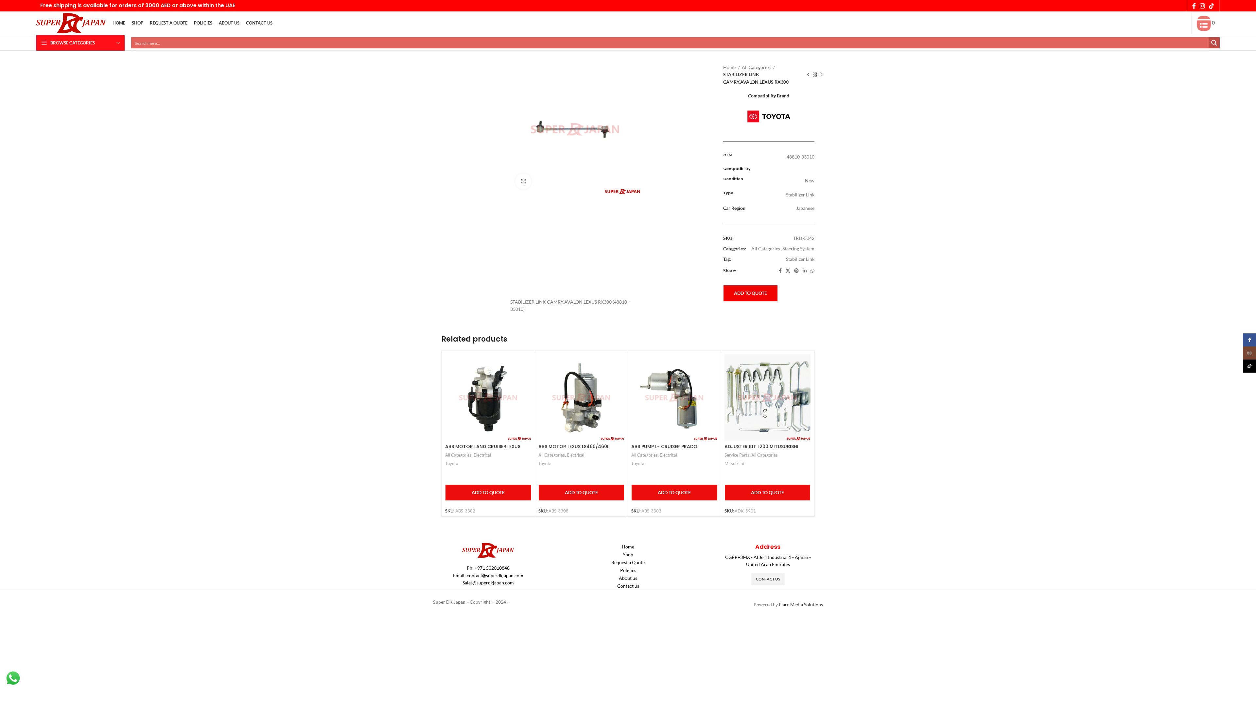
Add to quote (750, 293)
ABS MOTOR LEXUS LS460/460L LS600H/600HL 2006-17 (573, 449)
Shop (628, 554)
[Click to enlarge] (523, 181)
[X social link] (788, 270)
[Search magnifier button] (1214, 42)
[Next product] (821, 75)
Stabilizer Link (800, 259)
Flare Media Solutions (801, 604)
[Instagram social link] (1202, 6)
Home (730, 67)
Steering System (798, 248)
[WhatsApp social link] (812, 270)
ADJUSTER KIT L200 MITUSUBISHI (761, 446)
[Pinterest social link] (796, 270)
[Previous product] (808, 75)
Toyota (451, 463)
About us (628, 578)
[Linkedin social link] (805, 270)
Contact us (628, 586)
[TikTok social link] (1211, 6)
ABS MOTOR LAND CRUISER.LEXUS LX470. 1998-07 (482, 449)
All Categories (757, 67)
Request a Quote (628, 562)
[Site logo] (71, 22)
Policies (628, 570)
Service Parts (736, 455)
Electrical (482, 455)
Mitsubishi (734, 463)
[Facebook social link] (1194, 6)
